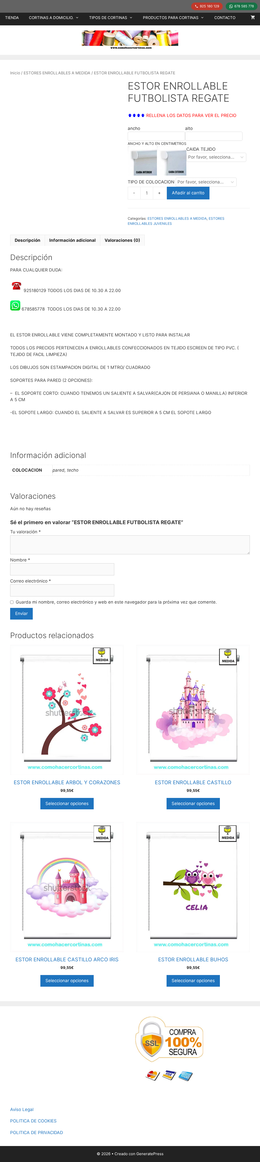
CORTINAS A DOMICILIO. (51, 17)
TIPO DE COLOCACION (152, 181)
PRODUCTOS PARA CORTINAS (171, 17)
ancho (134, 128)
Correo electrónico (30, 581)
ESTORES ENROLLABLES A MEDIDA (57, 73)
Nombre (20, 559)
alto (189, 128)
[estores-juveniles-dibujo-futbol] (64, 141)
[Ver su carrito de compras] (253, 17)
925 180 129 (209, 6)
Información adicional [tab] (72, 240)
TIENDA (12, 17)
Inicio (15, 73)
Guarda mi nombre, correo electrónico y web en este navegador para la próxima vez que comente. (116, 602)
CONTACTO (224, 17)
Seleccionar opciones (67, 803)
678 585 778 (244, 6)
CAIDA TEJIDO (201, 149)
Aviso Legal (22, 1109)
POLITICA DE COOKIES (33, 1120)
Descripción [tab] (27, 240)
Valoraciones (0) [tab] (122, 240)
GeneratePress (150, 1153)
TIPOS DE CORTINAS (108, 17)
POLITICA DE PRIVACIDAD (36, 1132)
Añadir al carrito (188, 192)
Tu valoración (25, 531)
